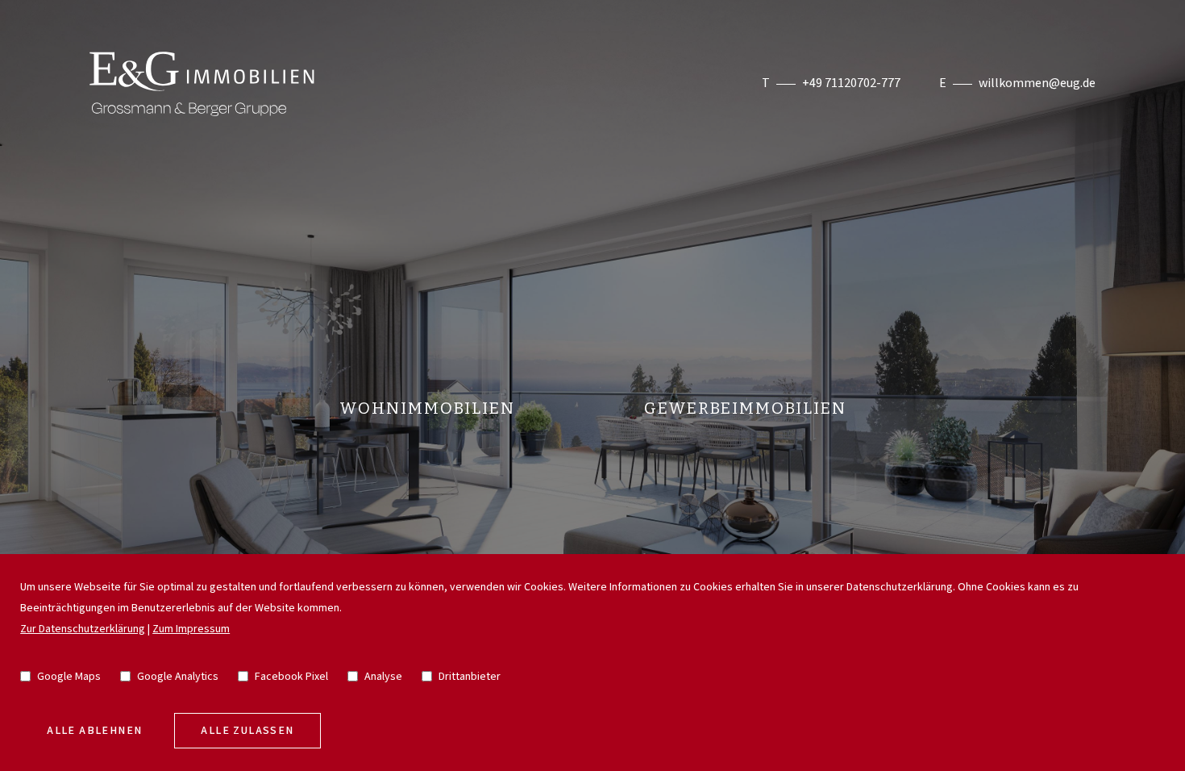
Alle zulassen (247, 730)
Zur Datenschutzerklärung (82, 629)
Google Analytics (177, 676)
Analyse (383, 676)
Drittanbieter (470, 676)
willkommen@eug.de (1037, 83)
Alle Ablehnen (94, 730)
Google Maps (69, 676)
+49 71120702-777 (851, 83)
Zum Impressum (191, 629)
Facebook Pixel (291, 676)
